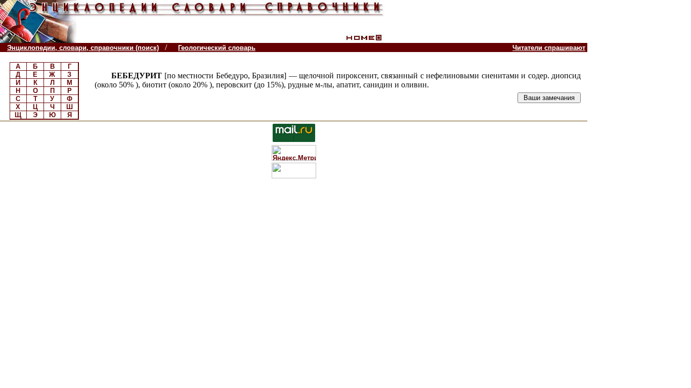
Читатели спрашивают (548, 48)
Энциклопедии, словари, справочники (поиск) (83, 48)
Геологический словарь (216, 48)
